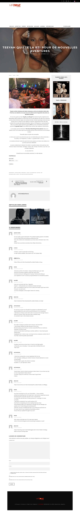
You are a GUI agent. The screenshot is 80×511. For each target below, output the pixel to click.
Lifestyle (18, 26)
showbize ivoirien (12, 174)
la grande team (33, 172)
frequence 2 (24, 172)
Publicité (30, 504)
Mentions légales (60, 504)
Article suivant (39, 180)
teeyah (18, 174)
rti (41, 172)
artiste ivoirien (18, 172)
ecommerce (23, 243)
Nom (10, 460)
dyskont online (17, 232)
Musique (36, 26)
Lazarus (15, 247)
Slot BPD (16, 280)
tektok (15, 267)
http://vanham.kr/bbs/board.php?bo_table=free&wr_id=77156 (28, 300)
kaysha (28, 172)
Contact (23, 504)
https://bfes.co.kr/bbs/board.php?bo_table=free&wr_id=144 (28, 262)
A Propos (17, 504)
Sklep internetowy (37, 243)
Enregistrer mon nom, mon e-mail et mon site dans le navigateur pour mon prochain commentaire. (28, 473)
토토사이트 (16, 297)
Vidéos (24, 26)
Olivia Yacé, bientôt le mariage (36, 182)
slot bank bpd (17, 305)
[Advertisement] (40, 17)
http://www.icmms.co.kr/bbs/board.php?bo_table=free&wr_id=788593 (30, 384)
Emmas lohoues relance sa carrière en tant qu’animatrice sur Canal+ (20, 183)
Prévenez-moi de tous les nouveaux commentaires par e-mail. (22, 476)
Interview (30, 26)
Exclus (12, 26)
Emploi (35, 504)
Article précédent (20, 180)
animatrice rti (11, 172)
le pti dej (38, 172)
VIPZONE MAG (50, 26)
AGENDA (42, 26)
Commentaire (12, 440)
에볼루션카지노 (17, 258)
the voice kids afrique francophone (26, 174)
